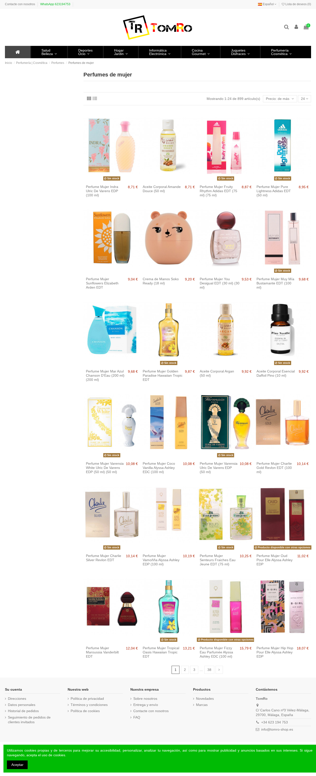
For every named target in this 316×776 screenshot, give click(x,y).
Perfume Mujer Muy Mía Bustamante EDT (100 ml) (275, 283)
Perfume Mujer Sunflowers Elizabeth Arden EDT (102, 283)
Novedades (205, 699)
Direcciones (17, 699)
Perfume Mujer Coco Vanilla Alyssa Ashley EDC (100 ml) (159, 468)
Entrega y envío (145, 705)
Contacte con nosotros (20, 4)
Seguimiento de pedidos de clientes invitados (29, 719)
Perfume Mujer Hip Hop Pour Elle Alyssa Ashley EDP (275, 652)
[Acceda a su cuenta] (296, 27)
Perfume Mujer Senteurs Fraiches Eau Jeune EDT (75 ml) (218, 560)
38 (209, 670)
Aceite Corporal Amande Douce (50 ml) (162, 189)
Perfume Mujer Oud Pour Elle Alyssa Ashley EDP (275, 560)
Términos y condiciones (89, 705)
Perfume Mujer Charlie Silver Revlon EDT (103, 558)
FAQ (136, 717)
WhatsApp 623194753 (55, 4)
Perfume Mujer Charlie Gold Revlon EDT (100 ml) (274, 468)
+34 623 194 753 (274, 722)
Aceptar (17, 765)
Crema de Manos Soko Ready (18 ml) (161, 281)
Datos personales (21, 705)
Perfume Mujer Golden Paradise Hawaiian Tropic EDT (162, 375)
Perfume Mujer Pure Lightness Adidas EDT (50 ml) (274, 191)
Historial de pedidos (23, 711)
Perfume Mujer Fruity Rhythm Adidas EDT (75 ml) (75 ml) (218, 191)
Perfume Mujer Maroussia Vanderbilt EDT (102, 652)
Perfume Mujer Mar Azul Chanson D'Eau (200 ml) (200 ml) (105, 375)
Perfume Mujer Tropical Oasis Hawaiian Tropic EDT (161, 652)
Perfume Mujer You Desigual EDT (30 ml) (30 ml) (219, 283)
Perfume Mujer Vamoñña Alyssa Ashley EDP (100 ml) (161, 560)
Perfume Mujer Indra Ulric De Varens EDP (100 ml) (102, 191)
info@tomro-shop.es (277, 729)
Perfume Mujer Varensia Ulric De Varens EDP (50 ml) (218, 468)
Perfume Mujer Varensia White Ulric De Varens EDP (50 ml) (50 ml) (105, 468)
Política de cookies (85, 711)
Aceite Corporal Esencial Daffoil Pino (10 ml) (276, 373)
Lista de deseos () (298, 4)
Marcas (202, 705)
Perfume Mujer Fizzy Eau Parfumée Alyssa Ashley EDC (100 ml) (216, 652)
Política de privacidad (87, 699)
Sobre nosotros (145, 699)
